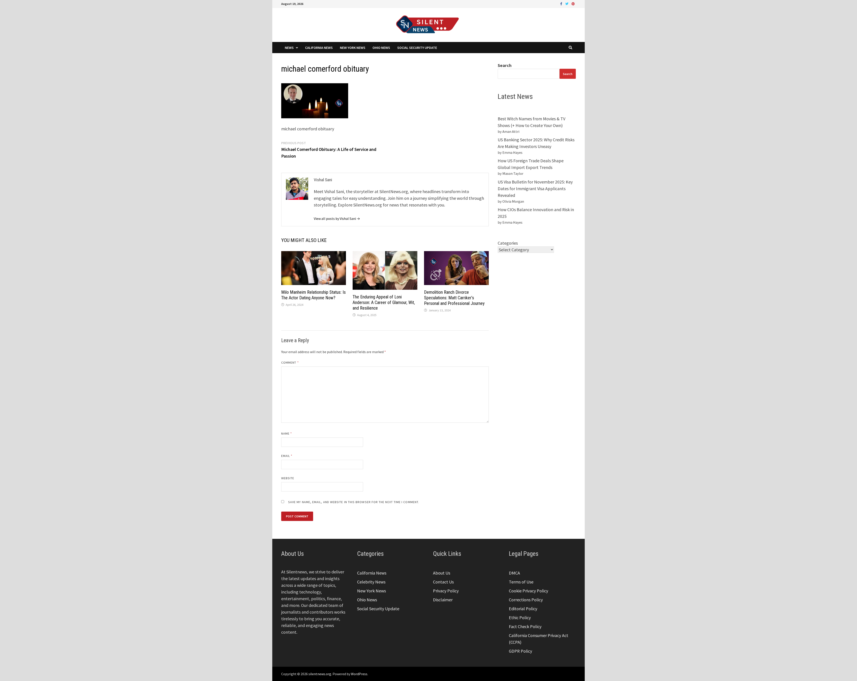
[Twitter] (567, 3)
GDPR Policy (520, 651)
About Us (441, 573)
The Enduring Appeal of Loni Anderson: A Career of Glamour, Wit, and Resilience (384, 302)
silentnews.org (319, 674)
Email (287, 456)
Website (287, 478)
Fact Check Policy (525, 626)
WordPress (359, 674)
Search (505, 65)
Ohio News (381, 47)
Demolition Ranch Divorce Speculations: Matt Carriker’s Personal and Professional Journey (454, 297)
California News (319, 47)
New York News (352, 47)
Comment (290, 362)
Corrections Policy (526, 599)
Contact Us (443, 582)
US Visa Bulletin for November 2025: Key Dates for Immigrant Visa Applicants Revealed (535, 188)
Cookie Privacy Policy (528, 591)
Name (286, 433)
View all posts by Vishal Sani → (337, 218)
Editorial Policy (523, 608)
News (289, 47)
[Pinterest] (573, 3)
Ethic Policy (520, 617)
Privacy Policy (446, 591)
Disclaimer (443, 599)
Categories (508, 243)
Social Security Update (417, 47)
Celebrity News (371, 582)
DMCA (514, 573)
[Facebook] (561, 3)
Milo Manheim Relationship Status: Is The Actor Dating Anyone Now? (313, 294)
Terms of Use (521, 582)
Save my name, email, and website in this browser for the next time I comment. (353, 502)
